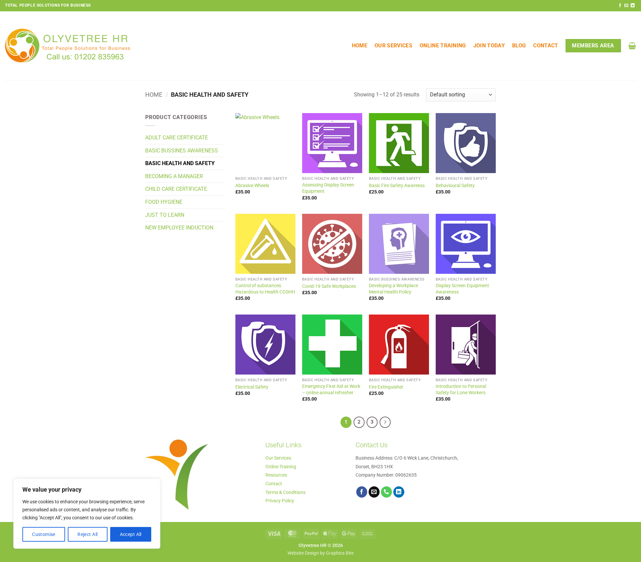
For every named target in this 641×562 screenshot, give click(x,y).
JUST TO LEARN (164, 215)
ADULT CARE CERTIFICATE (176, 137)
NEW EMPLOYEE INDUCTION (179, 227)
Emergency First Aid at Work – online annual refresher (331, 390)
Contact (545, 45)
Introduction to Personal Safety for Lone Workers (461, 390)
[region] (86, 514)
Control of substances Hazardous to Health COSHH (265, 289)
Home (359, 45)
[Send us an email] (626, 5)
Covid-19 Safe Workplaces (329, 286)
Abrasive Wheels (252, 185)
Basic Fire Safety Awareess (397, 185)
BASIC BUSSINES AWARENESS (181, 150)
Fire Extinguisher (386, 387)
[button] (632, 45)
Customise (43, 534)
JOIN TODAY (489, 45)
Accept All (131, 534)
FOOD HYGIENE (163, 202)
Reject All (87, 534)
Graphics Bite (340, 553)
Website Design (303, 553)
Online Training (443, 45)
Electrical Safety (251, 387)
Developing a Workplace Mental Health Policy (393, 289)
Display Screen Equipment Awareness (462, 289)
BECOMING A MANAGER (174, 176)
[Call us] (386, 492)
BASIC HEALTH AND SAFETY (180, 163)
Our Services (393, 45)
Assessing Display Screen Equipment (328, 188)
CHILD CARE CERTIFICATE (176, 189)
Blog (519, 45)
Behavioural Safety (455, 185)
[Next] (385, 422)
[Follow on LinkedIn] (633, 5)
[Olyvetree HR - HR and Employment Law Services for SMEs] (67, 46)
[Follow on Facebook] (620, 5)
